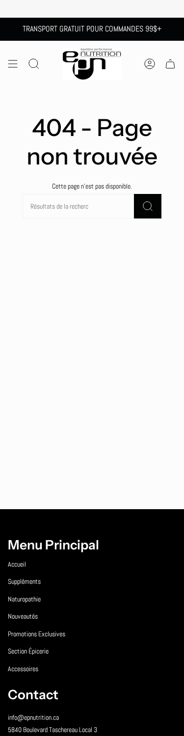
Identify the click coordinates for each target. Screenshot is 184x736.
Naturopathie (24, 599)
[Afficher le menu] (13, 64)
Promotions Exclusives (36, 633)
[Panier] (170, 64)
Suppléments (24, 581)
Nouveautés (23, 616)
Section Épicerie (28, 651)
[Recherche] (147, 206)
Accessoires (23, 668)
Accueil (17, 564)
